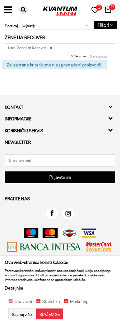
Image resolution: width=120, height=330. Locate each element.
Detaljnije (14, 288)
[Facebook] (52, 213)
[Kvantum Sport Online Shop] (60, 9)
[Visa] (88, 233)
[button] (23, 10)
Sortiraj (11, 25)
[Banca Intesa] (44, 247)
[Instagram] (68, 213)
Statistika (51, 301)
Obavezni (23, 301)
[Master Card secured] (99, 247)
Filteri (104, 24)
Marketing (79, 301)
